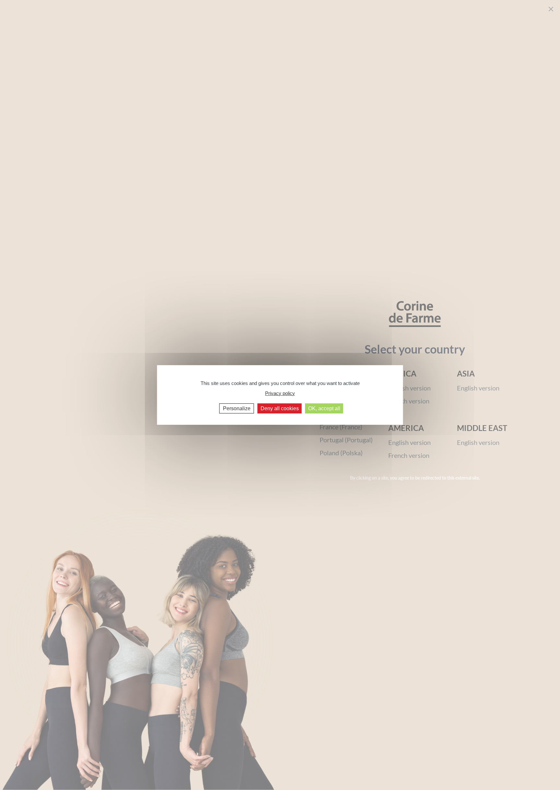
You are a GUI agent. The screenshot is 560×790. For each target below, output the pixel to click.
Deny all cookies (280, 408)
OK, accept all (324, 408)
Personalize (237, 408)
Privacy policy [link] (280, 393)
